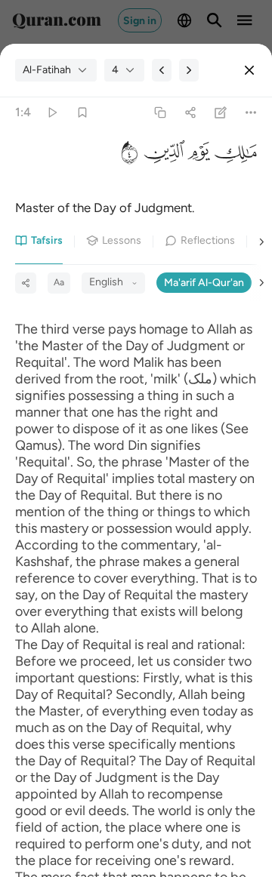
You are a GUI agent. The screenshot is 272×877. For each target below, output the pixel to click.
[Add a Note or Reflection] (221, 113)
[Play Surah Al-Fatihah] (52, 113)
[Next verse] (189, 70)
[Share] (190, 113)
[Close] (249, 70)
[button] (233, 156)
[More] (251, 113)
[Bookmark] (82, 113)
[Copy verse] (160, 113)
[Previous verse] (162, 70)
